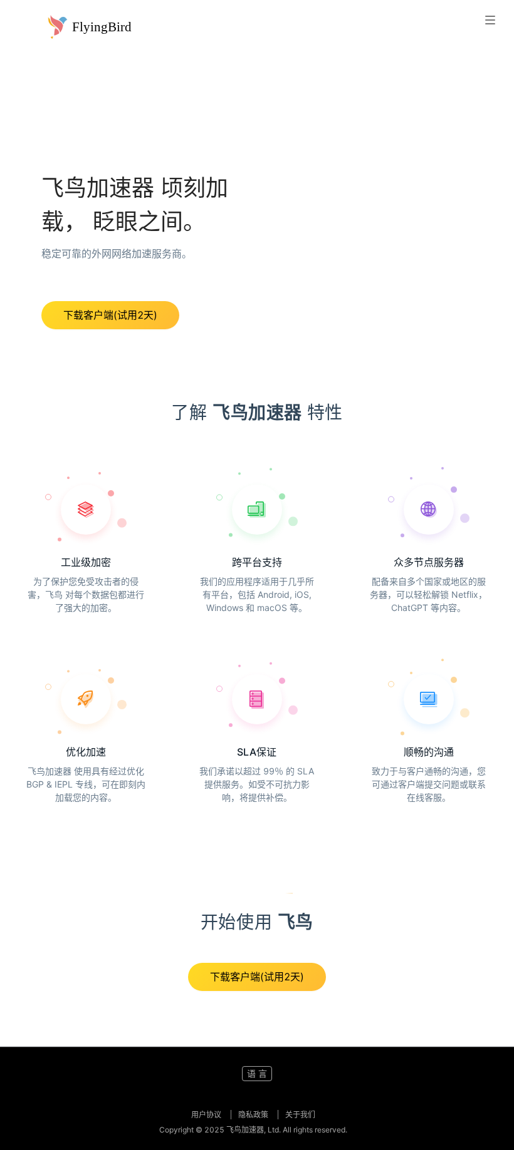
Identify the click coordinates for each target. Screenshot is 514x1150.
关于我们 (300, 1114)
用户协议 (207, 1114)
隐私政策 (254, 1114)
